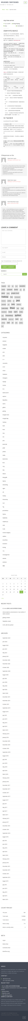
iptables (9, 300)
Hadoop (4, 422)
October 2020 (6, 667)
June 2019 (5, 719)
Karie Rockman (12, 201)
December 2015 (6, 866)
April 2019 (5, 726)
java (18, 300)
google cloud (15, 293)
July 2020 (5, 678)
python (18, 315)
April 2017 (5, 811)
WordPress (9, 1015)
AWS (4, 356)
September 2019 (6, 708)
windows (5, 562)
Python (4, 514)
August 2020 (5, 674)
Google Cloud (6, 414)
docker (16, 289)
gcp (20, 289)
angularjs (4, 286)
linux (7, 9)
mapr (22, 308)
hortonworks (17, 297)
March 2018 (5, 774)
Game (4, 403)
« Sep (2, 598)
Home (3, 9)
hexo (4, 429)
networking (5, 484)
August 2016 (5, 837)
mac (18, 308)
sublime (4, 536)
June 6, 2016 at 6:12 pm (13, 203)
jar (13, 300)
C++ (4, 359)
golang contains (6, 617)
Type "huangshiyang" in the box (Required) (11, 261)
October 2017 (6, 792)
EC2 (3, 389)
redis (16, 319)
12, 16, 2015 (7, 23)
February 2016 (6, 859)
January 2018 (6, 781)
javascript (4, 304)
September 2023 (6, 638)
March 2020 (5, 693)
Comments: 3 (20, 26)
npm (3, 315)
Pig (3, 507)
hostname (3, 300)
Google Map (5, 418)
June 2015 (5, 888)
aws (12, 286)
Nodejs (4, 495)
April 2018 (5, 770)
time (16, 322)
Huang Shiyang (10, 2)
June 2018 (5, 763)
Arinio (17, 1015)
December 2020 (6, 660)
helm (4, 425)
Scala (4, 529)
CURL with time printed (8, 625)
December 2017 (6, 785)
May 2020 (5, 686)
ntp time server (9, 20)
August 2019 (5, 711)
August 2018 (5, 755)
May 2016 (5, 848)
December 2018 (6, 741)
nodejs (21, 312)
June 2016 (5, 844)
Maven (4, 473)
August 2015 (5, 881)
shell (8, 323)
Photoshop (5, 499)
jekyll (4, 448)
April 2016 (5, 851)
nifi (3, 492)
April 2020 (5, 689)
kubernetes (5, 308)
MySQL (4, 481)
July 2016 (5, 840)
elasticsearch (6, 392)
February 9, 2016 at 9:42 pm (14, 181)
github (3, 293)
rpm (21, 319)
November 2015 (6, 870)
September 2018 (6, 752)
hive (11, 297)
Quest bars (10, 158)
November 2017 (6, 789)
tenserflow (5, 540)
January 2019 (6, 737)
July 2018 (5, 759)
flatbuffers (5, 400)
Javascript (5, 444)
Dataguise (5, 378)
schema (3, 322)
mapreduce (4, 311)
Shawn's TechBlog (6, 4)
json (8, 304)
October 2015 (6, 873)
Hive (4, 433)
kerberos (19, 304)
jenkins (4, 451)
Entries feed (5, 944)
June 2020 (5, 682)
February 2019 (6, 733)
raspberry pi (11, 319)
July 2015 (5, 884)
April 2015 (5, 895)
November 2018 (6, 744)
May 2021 (5, 652)
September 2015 (6, 877)
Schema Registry (6, 532)
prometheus (5, 510)
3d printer (5, 337)
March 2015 (5, 899)
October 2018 (6, 748)
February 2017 (6, 818)
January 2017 (6, 822)
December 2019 (6, 697)
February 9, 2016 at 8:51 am (14, 160)
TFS (3, 551)
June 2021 (5, 649)
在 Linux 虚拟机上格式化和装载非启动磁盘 (12, 608)
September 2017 (6, 796)
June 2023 (5, 641)
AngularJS (5, 344)
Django (4, 381)
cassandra (22, 286)
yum (2, 326)
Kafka (4, 455)
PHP (4, 503)
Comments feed (6, 947)
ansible (4, 348)
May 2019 (5, 722)
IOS (3, 437)
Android (4, 341)
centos (3, 289)
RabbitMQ (4, 319)
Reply (25, 173)
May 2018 (5, 767)
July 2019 (5, 715)
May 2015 (5, 892)
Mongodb (5, 477)
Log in (4, 940)
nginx (15, 312)
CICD (4, 367)
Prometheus (9, 315)
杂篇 (4, 565)
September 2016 (6, 833)
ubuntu (21, 322)
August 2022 (5, 645)
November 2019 (6, 700)
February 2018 (6, 778)
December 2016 (6, 825)
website (4, 558)
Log (3, 466)
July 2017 (5, 803)
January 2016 (6, 862)
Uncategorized (6, 554)
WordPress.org (6, 951)
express (4, 396)
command (9, 289)
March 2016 (5, 855)
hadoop (5, 296)
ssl (12, 323)
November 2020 (6, 663)
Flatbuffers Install (7, 621)
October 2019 (6, 704)
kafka (13, 304)
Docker (4, 385)
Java (4, 440)
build (16, 286)
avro (9, 286)
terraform (5, 543)
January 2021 (6, 656)
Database (5, 374)
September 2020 (6, 671)
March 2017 (5, 814)
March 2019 (5, 730)
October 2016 (6, 829)
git (23, 289)
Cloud (4, 370)
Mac (4, 470)
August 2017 (5, 800)
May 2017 (5, 807)
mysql (10, 312)
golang (8, 293)
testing (4, 547)
